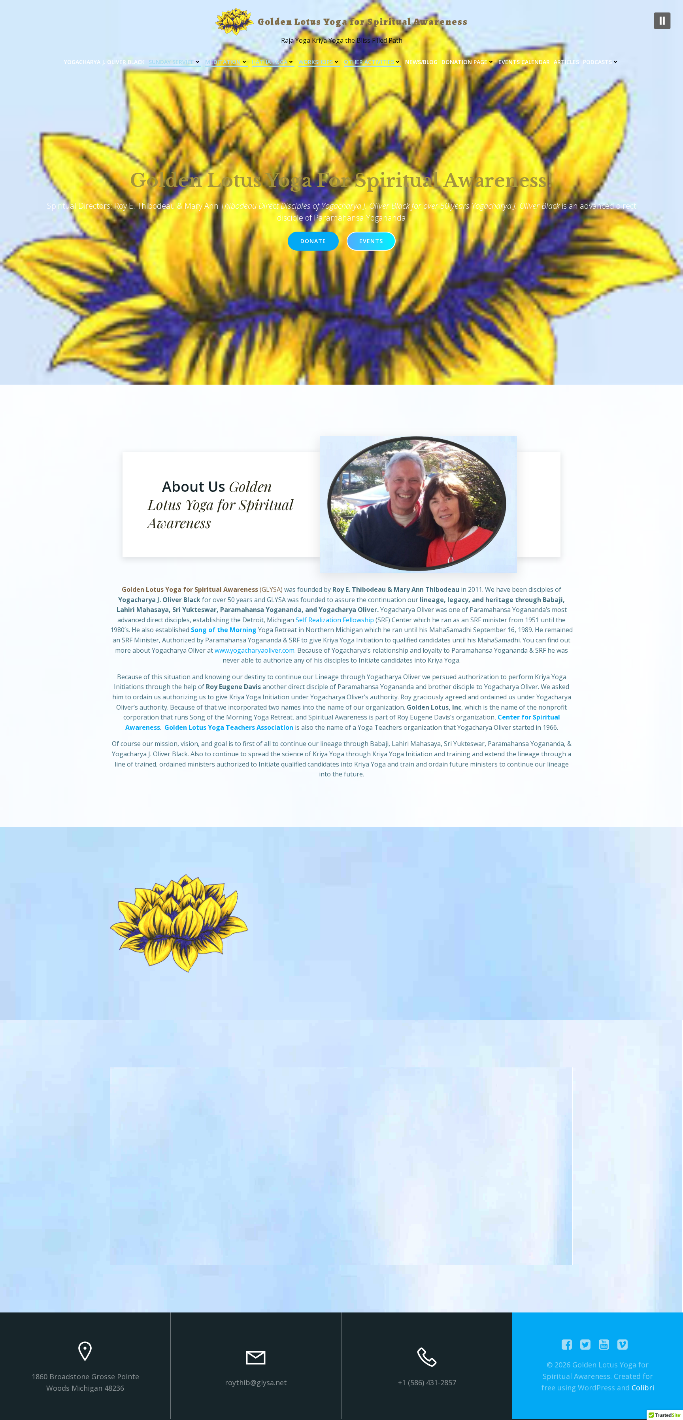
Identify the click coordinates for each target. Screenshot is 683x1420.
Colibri (643, 1387)
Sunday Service (171, 62)
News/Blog (421, 62)
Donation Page (464, 62)
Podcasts (597, 62)
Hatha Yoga (269, 62)
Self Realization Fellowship (335, 620)
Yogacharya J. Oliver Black (104, 62)
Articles (566, 62)
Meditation (223, 62)
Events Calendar (524, 62)
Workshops (315, 62)
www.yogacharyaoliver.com (254, 650)
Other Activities (369, 62)
